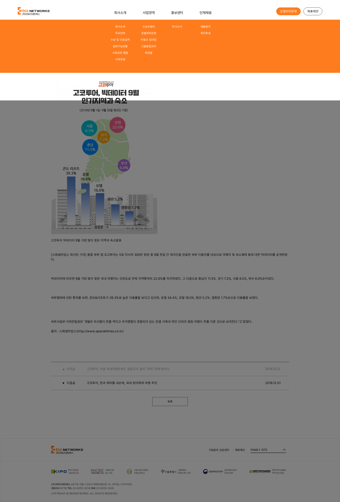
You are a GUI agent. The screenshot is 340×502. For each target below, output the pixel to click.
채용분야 (206, 26)
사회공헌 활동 (120, 52)
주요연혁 (120, 33)
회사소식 (177, 26)
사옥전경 (120, 59)
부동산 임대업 (149, 39)
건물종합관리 (148, 46)
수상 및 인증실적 (120, 39)
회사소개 (120, 26)
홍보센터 (177, 13)
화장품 (148, 52)
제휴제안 (313, 11)
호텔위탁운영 (148, 33)
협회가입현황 (120, 46)
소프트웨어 (149, 26)
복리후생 (206, 33)
